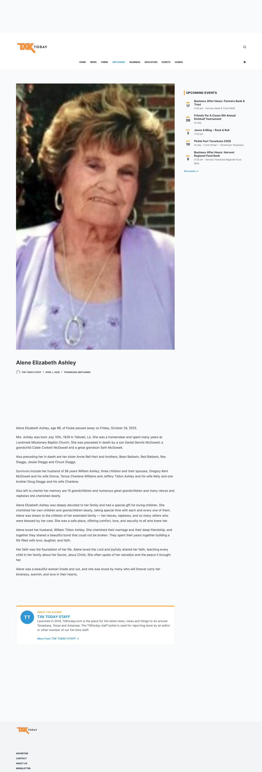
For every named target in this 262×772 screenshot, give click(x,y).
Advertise (22, 753)
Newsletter (23, 768)
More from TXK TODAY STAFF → (58, 638)
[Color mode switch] (244, 62)
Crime (104, 62)
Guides (179, 62)
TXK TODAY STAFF (53, 617)
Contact (21, 758)
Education (151, 62)
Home (82, 62)
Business (135, 62)
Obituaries (118, 62)
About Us (21, 763)
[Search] (244, 47)
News (93, 62)
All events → (191, 171)
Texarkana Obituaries (77, 372)
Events (166, 62)
